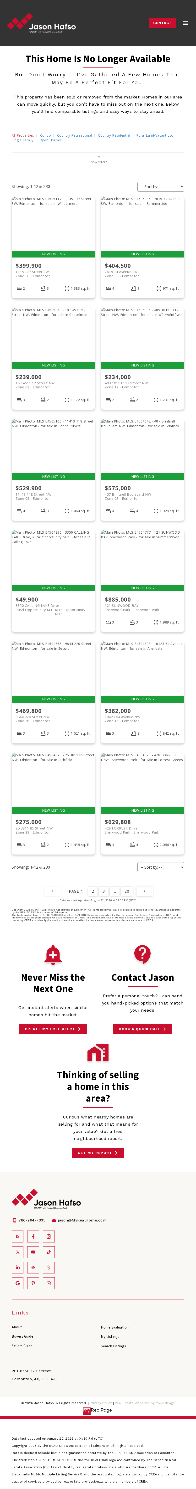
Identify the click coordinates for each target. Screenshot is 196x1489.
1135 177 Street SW (33, 273)
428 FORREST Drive (132, 830)
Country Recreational (74, 135)
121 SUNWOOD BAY (132, 607)
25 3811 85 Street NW (34, 830)
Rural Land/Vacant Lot (154, 135)
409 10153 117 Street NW (126, 385)
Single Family (22, 140)
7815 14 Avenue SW (122, 273)
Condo (45, 135)
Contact (162, 23)
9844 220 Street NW (33, 719)
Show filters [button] (98, 162)
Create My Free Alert (50, 1029)
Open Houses (50, 140)
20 (127, 891)
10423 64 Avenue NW (122, 719)
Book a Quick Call (140, 1029)
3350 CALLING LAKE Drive (50, 607)
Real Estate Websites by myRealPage (145, 1403)
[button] (162, 23)
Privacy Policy (101, 1403)
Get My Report (95, 1153)
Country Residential (114, 135)
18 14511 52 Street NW (35, 385)
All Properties (23, 135)
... (115, 891)
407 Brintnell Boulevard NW (128, 496)
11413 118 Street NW (34, 496)
